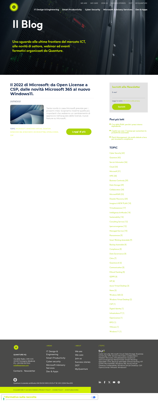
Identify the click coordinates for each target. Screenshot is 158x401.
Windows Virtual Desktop (127, 365)
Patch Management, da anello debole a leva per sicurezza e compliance (129, 138)
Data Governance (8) (118, 254)
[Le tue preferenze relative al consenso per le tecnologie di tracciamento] (4, 399)
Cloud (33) (114, 167)
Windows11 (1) (115, 331)
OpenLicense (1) (116, 318)
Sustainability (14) (117, 217)
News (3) (113, 290)
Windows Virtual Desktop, (38, 129)
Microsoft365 (109, 364)
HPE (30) (113, 176)
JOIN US (104, 3)
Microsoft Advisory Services (117, 9)
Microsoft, (21, 129)
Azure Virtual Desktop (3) (119, 286)
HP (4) (112, 281)
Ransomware (119, 360)
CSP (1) (113, 304)
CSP (11, 135)
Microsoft (115, 354)
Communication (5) (117, 267)
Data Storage (130, 354)
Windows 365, (16, 132)
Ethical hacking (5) (117, 272)
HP (141, 362)
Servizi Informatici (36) (118, 162)
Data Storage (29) (117, 185)
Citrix (109, 362)
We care (79, 355)
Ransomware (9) (116, 235)
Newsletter (29, 370)
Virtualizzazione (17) (118, 208)
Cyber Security (92, 9)
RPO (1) (113, 322)
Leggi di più (79, 131)
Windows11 (122, 367)
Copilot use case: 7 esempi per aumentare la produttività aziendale (128, 132)
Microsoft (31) (115, 171)
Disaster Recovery (106, 358)
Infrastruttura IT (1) (117, 313)
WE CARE (94, 3)
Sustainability (111, 365)
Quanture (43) (115, 157)
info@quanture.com (21, 365)
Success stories (82, 362)
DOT (130, 3)
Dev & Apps (141, 9)
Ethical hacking (133, 362)
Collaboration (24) (117, 190)
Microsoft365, (40, 132)
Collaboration (132, 356)
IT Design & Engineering (46, 9)
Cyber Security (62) (117, 153)
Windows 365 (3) (116, 295)
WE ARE (84, 3)
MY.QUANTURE (141, 3)
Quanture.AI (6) (116, 263)
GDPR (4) (113, 277)
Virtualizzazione (120, 358)
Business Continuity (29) (119, 180)
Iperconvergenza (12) (118, 226)
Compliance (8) (116, 249)
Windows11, (28, 132)
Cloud (121, 354)
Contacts (18, 370)
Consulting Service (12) (119, 222)
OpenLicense (104, 367)
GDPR (101, 364)
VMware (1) (114, 327)
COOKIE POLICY (57, 390)
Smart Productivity (72, 9)
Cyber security (53, 361)
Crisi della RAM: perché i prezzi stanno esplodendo (126, 125)
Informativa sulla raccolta (20, 397)
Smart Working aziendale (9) (121, 240)
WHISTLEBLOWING (71, 390)
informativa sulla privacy (131, 101)
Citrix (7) (113, 258)
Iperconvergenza (106, 360)
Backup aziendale (119, 362)
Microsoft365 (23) (117, 194)
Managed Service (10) (118, 231)
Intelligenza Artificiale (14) (120, 212)
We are (78, 351)
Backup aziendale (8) (118, 245)
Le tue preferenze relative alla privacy (65, 397)
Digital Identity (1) (117, 309)
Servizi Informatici (119, 356)
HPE (109, 356)
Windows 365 (120, 364)
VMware (113, 367)
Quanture (131, 358)
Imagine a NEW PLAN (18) (120, 203)
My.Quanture (81, 369)
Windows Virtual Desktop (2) (121, 299)
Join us (78, 358)
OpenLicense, (52, 132)
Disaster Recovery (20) (119, 199)
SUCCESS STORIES (118, 3)
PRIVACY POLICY (45, 390)
